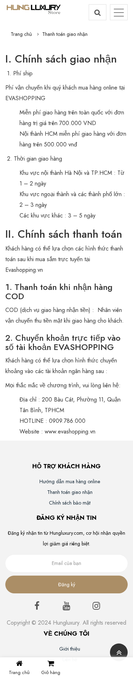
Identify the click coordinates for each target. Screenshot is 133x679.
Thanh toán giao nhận (65, 34)
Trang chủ (21, 34)
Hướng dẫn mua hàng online (69, 481)
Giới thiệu (69, 648)
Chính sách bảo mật (69, 502)
